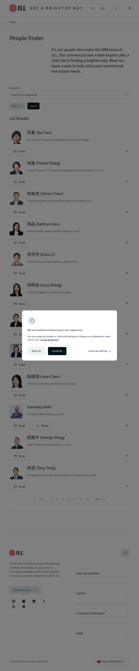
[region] (69, 335)
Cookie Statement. (49, 340)
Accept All (57, 351)
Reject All (36, 351)
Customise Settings (100, 351)
